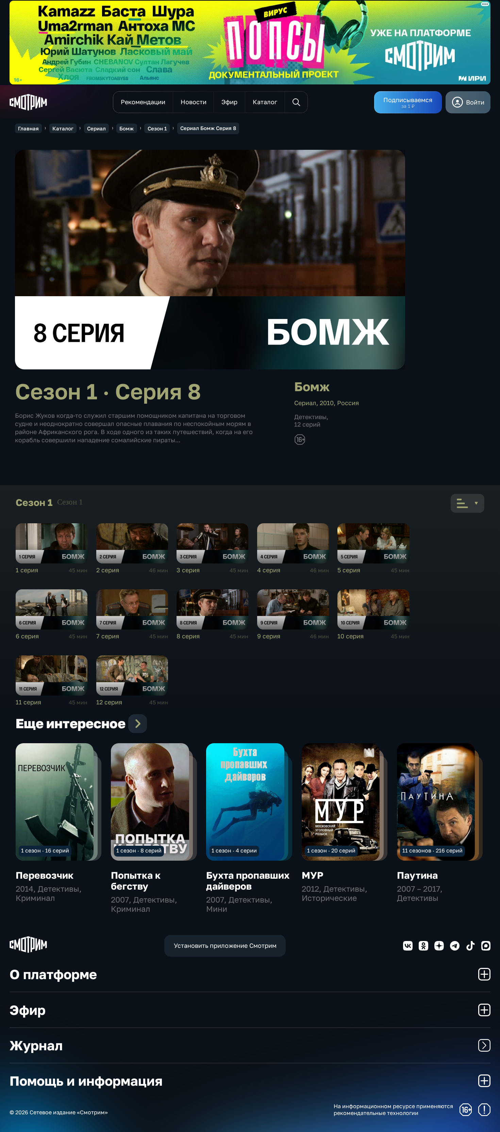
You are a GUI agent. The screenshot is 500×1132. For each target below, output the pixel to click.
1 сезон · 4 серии (234, 850)
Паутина (417, 875)
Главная (28, 128)
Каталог (62, 128)
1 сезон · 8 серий (139, 850)
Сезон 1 (157, 128)
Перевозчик (44, 875)
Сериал (96, 128)
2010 (327, 402)
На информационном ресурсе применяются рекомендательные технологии (393, 1109)
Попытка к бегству (136, 881)
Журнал (36, 1045)
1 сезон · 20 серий (331, 850)
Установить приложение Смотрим (225, 945)
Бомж (126, 128)
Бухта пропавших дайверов (247, 881)
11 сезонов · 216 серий (432, 850)
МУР (312, 875)
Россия (348, 402)
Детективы (310, 416)
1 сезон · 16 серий (45, 850)
